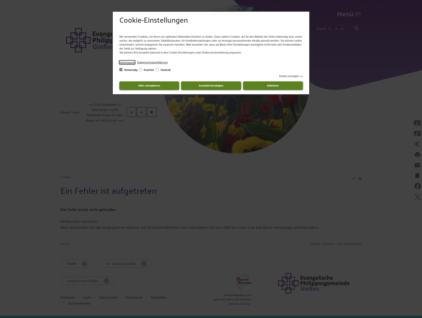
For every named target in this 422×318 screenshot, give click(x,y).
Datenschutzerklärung (152, 62)
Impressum (127, 62)
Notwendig (131, 70)
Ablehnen (273, 85)
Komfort (149, 70)
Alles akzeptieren (149, 85)
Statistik (165, 70)
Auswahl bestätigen (211, 85)
